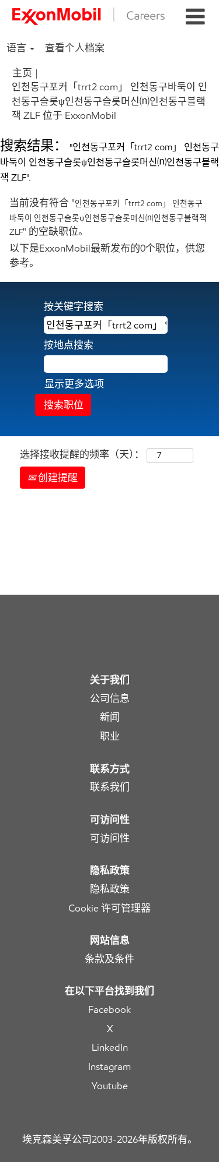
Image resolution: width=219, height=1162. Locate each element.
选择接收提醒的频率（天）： (82, 454)
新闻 (110, 717)
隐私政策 (110, 889)
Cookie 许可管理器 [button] (109, 908)
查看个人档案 (75, 48)
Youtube (110, 1086)
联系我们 (110, 787)
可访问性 (110, 838)
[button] (195, 17)
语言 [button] (17, 48)
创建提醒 (57, 477)
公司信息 (110, 698)
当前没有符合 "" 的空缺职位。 (108, 217)
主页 (22, 73)
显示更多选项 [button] (74, 384)
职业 (110, 736)
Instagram (109, 1066)
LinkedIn (110, 1047)
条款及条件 (109, 959)
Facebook (109, 1009)
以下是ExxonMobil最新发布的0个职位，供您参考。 (107, 255)
